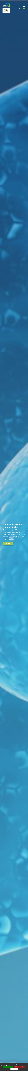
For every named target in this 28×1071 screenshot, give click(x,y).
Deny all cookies (20, 1067)
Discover (8, 543)
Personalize (14, 1069)
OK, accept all (8, 1067)
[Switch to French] (20, 7)
